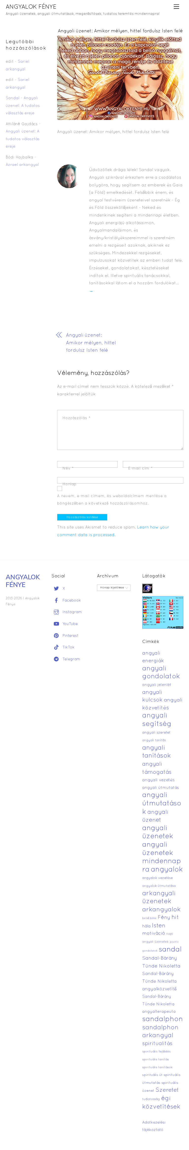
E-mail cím (140, 468)
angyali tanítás (154, 740)
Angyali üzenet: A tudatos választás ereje (23, 106)
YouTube (69, 624)
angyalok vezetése (157, 878)
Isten (158, 926)
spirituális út (152, 1075)
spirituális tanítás (155, 1059)
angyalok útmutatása (159, 886)
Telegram (70, 659)
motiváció (153, 934)
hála (146, 926)
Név (68, 468)
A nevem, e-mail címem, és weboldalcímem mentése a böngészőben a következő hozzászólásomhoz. (111, 500)
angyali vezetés (158, 780)
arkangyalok (161, 910)
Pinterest (70, 636)
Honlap (70, 484)
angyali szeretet (156, 732)
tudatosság (151, 1099)
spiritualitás (157, 1043)
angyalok (167, 869)
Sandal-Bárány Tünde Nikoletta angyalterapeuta (159, 1004)
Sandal (12, 98)
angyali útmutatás (160, 788)
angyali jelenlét (156, 685)
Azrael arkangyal (22, 165)
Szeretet (167, 1090)
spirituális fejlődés (156, 1051)
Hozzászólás (76, 418)
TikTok (68, 647)
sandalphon (162, 1019)
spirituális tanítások (157, 1067)
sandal (170, 950)
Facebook (71, 600)
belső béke (149, 918)
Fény (164, 917)
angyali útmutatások (161, 803)
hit (175, 917)
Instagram (71, 612)
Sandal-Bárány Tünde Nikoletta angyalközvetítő (159, 981)
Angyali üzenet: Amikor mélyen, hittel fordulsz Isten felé (120, 31)
